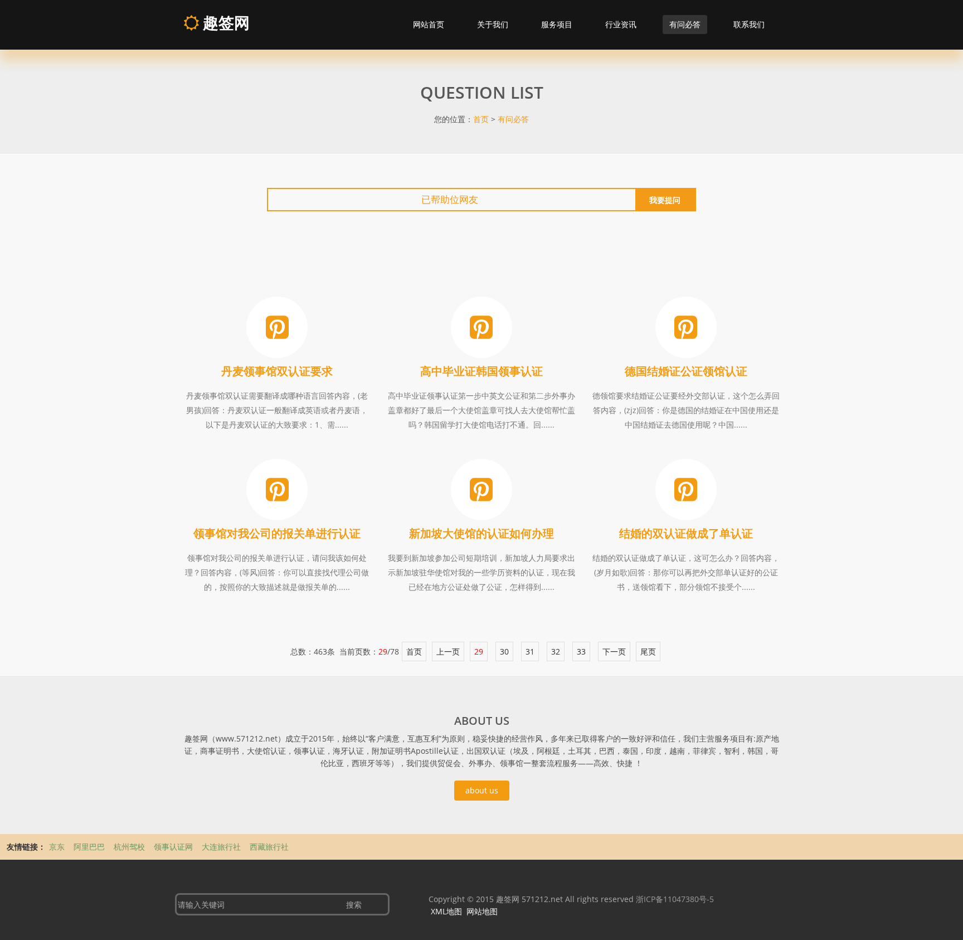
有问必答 (685, 24)
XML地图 (446, 911)
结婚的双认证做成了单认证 (686, 533)
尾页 (648, 651)
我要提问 (664, 200)
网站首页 (428, 24)
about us (481, 790)
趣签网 (224, 22)
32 (555, 651)
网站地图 (482, 911)
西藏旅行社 (269, 846)
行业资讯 (620, 24)
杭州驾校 (130, 846)
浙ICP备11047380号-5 (675, 899)
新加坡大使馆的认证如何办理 (481, 533)
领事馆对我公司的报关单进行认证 (277, 533)
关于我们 (492, 24)
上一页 (448, 651)
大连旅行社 (222, 846)
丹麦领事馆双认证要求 (277, 371)
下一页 (614, 651)
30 (504, 651)
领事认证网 (174, 846)
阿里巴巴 (90, 846)
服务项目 (556, 24)
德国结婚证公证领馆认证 (686, 371)
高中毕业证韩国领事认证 (481, 371)
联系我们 (749, 24)
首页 (481, 119)
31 (530, 651)
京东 (58, 846)
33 (581, 651)
